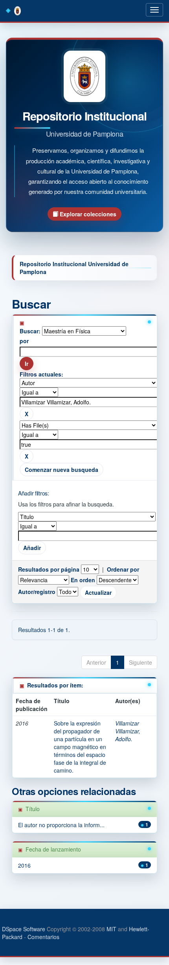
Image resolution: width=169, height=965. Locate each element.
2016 (24, 865)
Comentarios (43, 937)
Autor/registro (36, 592)
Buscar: (30, 331)
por (24, 341)
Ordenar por (123, 569)
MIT (111, 929)
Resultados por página (48, 569)
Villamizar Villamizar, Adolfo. (127, 731)
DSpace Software (23, 929)
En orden (83, 580)
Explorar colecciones (87, 214)
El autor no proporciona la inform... (61, 825)
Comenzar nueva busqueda (61, 469)
